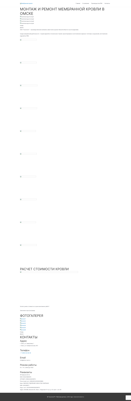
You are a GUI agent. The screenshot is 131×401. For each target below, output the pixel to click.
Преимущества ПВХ (96, 3)
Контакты (107, 3)
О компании (85, 3)
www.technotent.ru (79, 397)
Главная (78, 3)
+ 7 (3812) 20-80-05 (25, 353)
